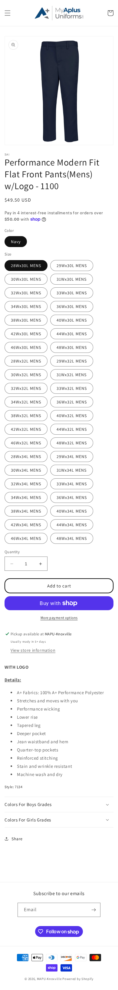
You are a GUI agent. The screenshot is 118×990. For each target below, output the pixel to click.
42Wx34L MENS (26, 524)
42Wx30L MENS (26, 333)
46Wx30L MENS (26, 347)
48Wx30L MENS (72, 347)
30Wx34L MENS (26, 470)
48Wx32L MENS (72, 443)
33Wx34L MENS (72, 484)
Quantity (12, 551)
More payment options (59, 617)
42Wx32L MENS (26, 429)
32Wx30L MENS (26, 293)
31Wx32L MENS (72, 374)
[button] (7, 13)
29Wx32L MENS (72, 361)
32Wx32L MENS (26, 388)
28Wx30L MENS (26, 265)
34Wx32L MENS (26, 402)
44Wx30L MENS (72, 333)
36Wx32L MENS (72, 402)
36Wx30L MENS (72, 306)
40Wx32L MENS (72, 415)
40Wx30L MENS (72, 320)
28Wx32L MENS (26, 361)
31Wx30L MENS (72, 279)
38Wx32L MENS (26, 415)
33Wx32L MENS (72, 388)
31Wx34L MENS (72, 470)
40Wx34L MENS (72, 511)
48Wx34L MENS (72, 538)
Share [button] (17, 838)
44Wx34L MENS (72, 524)
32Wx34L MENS (26, 484)
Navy (16, 241)
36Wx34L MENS (72, 497)
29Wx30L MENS (72, 265)
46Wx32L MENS (26, 443)
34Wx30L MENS (26, 306)
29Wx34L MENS (72, 456)
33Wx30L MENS (72, 293)
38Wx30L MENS (26, 320)
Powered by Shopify (77, 979)
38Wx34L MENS (26, 511)
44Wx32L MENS (72, 429)
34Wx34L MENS (26, 497)
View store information (33, 650)
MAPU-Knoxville (49, 979)
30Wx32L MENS (26, 374)
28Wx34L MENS (26, 456)
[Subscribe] (93, 910)
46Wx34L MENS (26, 538)
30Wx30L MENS (26, 279)
